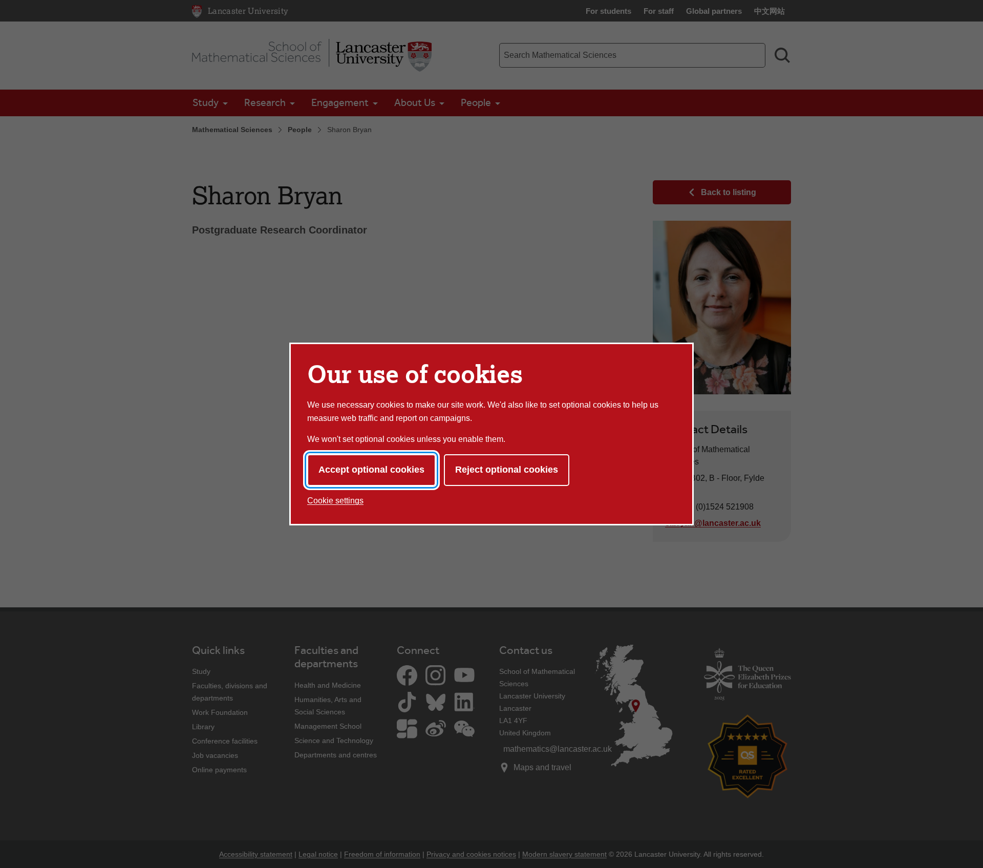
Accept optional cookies (371, 469)
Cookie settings (335, 500)
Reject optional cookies (506, 469)
